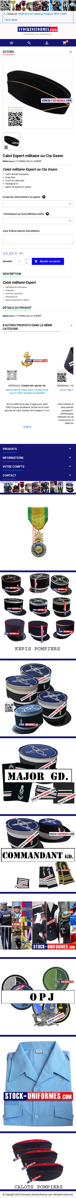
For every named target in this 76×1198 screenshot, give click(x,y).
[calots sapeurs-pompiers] (38, 1161)
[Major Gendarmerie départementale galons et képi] (38, 776)
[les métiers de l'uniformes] (38, 925)
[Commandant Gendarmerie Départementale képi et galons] (38, 854)
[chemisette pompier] (38, 1084)
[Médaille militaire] (38, 532)
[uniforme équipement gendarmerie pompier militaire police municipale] (38, 5)
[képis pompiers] (38, 615)
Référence (8, 161)
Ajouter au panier (47, 261)
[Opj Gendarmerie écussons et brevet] (38, 996)
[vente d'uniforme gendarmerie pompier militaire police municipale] (38, 486)
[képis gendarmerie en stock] (38, 698)
